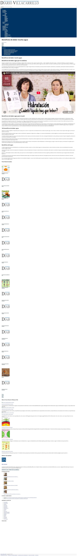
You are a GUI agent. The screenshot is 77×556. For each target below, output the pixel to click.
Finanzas (6, 20)
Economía (4, 15)
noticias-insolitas (4, 42)
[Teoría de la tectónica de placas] (38, 421)
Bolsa (6, 17)
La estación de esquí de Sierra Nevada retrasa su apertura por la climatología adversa (22, 497)
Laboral (6, 21)
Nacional (5, 511)
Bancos (6, 16)
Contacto (36, 555)
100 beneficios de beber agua (9, 52)
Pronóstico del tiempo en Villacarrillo (10, 469)
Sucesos (5, 518)
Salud (5, 516)
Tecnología (6, 519)
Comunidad (7, 24)
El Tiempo (4, 10)
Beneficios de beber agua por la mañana (11, 50)
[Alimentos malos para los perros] (38, 445)
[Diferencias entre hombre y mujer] (38, 407)
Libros (6, 13)
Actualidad (5, 11)
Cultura (4, 12)
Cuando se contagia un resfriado (7, 439)
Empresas (6, 18)
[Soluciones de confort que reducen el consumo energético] (5, 492)
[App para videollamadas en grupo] (38, 402)
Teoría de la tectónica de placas (7, 427)
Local (4, 23)
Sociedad (5, 517)
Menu (1, 8)
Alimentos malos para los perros (7, 451)
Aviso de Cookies (31, 555)
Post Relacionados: (7, 54)
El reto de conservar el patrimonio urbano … (11, 489)
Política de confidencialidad (12, 555)
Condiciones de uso (3, 555)
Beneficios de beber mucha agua (9, 49)
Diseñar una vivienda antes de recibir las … (11, 476)
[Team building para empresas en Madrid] (5, 484)
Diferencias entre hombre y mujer (7, 409)
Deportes (5, 505)
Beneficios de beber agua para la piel (10, 51)
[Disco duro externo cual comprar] (38, 412)
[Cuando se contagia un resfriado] (38, 433)
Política (4, 22)
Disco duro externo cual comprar (7, 414)
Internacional (6, 508)
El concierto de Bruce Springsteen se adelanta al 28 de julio (18, 498)
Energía (6, 19)
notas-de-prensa (6, 512)
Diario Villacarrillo (3, 554)
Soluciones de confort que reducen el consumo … (12, 493)
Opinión (5, 514)
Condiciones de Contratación (23, 555)
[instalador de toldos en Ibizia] (5, 480)
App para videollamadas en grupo (7, 404)
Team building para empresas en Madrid (10, 485)
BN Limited (4, 464)
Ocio (5, 14)
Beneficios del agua (7, 53)
